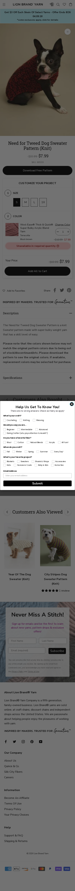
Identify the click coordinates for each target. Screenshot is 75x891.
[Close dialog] (72, 404)
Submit (37, 483)
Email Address (10, 471)
